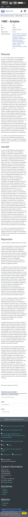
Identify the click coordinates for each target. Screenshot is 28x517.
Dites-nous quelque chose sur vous (14, 419)
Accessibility (6, 503)
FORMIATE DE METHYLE (17, 37)
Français (8, 6)
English (2, 6)
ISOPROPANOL (22, 38)
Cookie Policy (6, 514)
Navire (2, 402)
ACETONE (18, 35)
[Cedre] (4, 446)
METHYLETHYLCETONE (17, 40)
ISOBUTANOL (15, 38)
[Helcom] (10, 446)
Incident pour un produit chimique (9, 394)
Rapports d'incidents (8, 16)
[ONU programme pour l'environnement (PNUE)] (14, 427)
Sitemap (5, 505)
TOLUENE (18, 45)
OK (24, 513)
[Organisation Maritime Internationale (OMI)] (13, 442)
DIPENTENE (23, 35)
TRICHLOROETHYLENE (17, 46)
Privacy (4, 494)
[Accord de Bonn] (6, 455)
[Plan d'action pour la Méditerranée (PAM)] (12, 431)
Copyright (5, 490)
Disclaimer (5, 492)
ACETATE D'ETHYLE (16, 34)
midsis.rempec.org (8, 482)
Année (2, 409)
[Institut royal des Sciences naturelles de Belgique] (14, 451)
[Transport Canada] (17, 455)
